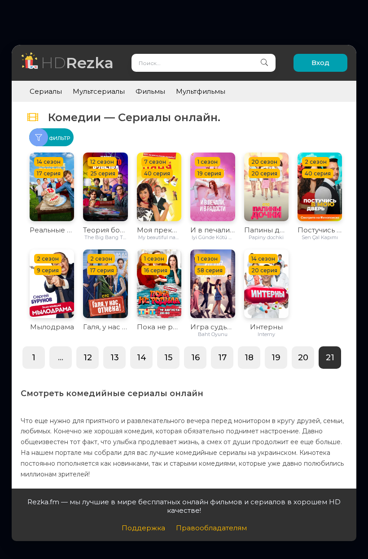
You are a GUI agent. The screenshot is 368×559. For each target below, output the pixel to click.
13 (114, 357)
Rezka (77, 62)
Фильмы (150, 91)
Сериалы (46, 91)
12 (87, 357)
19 (276, 357)
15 (168, 357)
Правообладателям (211, 528)
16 (195, 357)
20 (303, 357)
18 (249, 357)
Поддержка (143, 528)
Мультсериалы (99, 91)
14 (141, 357)
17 (222, 357)
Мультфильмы (200, 91)
